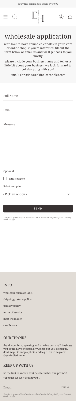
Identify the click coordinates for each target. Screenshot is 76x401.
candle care (10, 325)
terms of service (12, 312)
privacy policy (12, 305)
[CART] (70, 16)
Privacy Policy (53, 217)
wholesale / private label (18, 292)
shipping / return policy (17, 299)
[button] (14, 16)
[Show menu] (5, 16)
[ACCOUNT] (61, 16)
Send (38, 208)
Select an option (12, 186)
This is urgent (17, 178)
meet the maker (12, 318)
